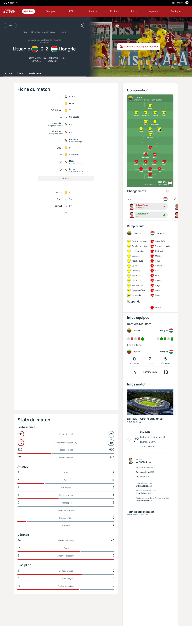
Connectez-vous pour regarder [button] (141, 46)
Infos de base (33, 73)
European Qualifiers (9, 11)
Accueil (9, 73)
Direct (19, 73)
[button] (93, 11)
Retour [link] (12, 25)
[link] (28, 11)
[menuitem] (31, 11)
